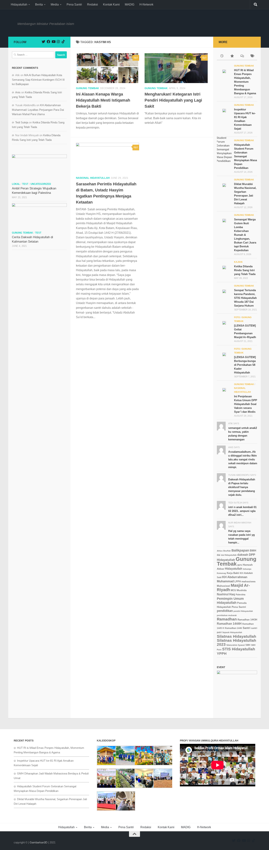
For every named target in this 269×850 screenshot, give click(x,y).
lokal (16, 184)
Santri (246, 627)
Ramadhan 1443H (247, 619)
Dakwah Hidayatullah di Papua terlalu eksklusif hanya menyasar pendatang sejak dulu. (241, 487)
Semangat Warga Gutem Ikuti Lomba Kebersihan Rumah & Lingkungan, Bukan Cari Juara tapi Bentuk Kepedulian (245, 235)
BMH (253, 550)
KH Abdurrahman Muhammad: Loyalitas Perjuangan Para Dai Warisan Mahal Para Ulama (38, 110)
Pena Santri (74, 4)
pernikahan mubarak (227, 615)
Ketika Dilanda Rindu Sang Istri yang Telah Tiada (244, 270)
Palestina (240, 594)
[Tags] (252, 56)
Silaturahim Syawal (235, 645)
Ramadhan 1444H (229, 623)
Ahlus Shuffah (224, 551)
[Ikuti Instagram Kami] (58, 41)
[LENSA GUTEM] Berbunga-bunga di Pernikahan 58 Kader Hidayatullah (245, 365)
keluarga (247, 569)
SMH (247, 645)
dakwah (242, 554)
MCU (233, 590)
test (25, 184)
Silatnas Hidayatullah (236, 636)
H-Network (146, 4)
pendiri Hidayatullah (243, 611)
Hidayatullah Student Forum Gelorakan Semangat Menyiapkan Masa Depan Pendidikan (245, 156)
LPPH (237, 581)
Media (55, 4)
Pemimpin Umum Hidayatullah (230, 600)
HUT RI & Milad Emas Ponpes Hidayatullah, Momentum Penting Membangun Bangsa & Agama (245, 82)
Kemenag (221, 573)
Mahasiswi (223, 586)
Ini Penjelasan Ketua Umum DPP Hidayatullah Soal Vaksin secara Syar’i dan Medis (245, 404)
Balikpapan (240, 550)
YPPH (222, 653)
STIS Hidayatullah (238, 649)
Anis (17, 92)
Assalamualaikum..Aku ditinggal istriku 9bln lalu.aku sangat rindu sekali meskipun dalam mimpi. (242, 459)
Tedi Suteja (21, 122)
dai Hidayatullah (229, 555)
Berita (39, 4)
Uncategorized (41, 184)
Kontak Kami (111, 4)
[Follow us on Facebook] (48, 41)
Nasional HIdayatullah (93, 177)
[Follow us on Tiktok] (63, 41)
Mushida (241, 590)
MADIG (129, 4)
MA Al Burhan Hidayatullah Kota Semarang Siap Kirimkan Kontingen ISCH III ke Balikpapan (38, 80)
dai (218, 555)
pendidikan (225, 611)
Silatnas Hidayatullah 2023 (236, 642)
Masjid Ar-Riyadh (233, 587)
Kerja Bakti (233, 573)
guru (239, 565)
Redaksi (92, 4)
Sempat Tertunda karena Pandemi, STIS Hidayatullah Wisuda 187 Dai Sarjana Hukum (245, 298)
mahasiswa (248, 581)
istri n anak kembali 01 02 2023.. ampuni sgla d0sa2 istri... (242, 510)
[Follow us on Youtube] (53, 41)
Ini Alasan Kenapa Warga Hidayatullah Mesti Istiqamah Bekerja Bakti (103, 100)
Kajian (238, 262)
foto (237, 317)
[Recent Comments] (242, 56)
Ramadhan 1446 (233, 628)
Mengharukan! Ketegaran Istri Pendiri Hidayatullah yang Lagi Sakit (173, 100)
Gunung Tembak (87, 88)
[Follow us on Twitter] (43, 41)
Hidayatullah (19, 4)
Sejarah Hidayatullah (232, 632)
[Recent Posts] (222, 56)
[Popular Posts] (232, 56)
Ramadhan (227, 619)
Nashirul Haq (226, 594)
